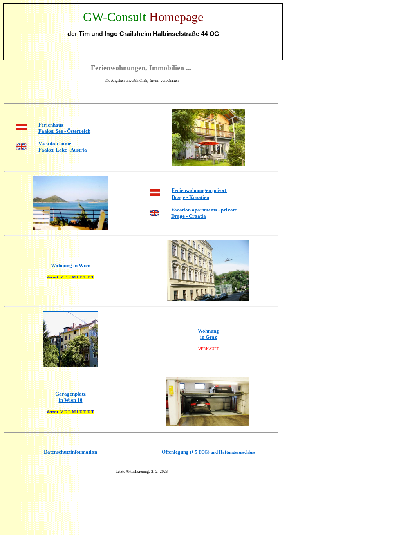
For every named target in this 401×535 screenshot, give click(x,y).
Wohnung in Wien (70, 265)
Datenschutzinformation (70, 452)
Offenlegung (208, 452)
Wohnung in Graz (208, 334)
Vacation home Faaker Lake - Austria (62, 147)
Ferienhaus (50, 125)
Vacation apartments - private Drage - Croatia (204, 213)
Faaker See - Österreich (64, 131)
